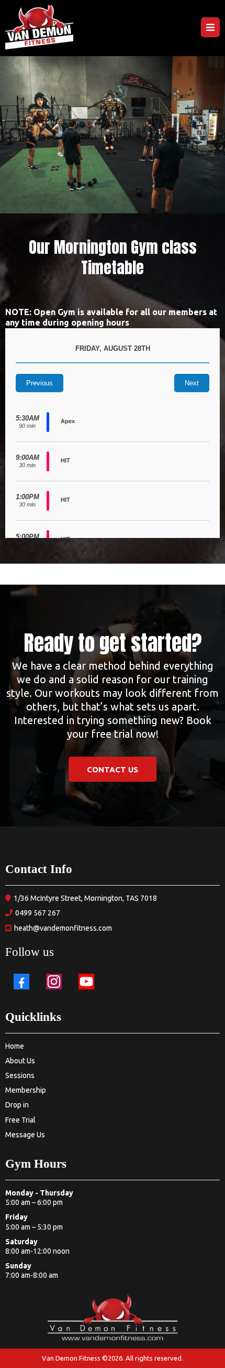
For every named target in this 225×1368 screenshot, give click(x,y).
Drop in (17, 1105)
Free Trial (20, 1120)
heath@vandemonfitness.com (63, 928)
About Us (20, 1061)
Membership (25, 1090)
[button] (210, 28)
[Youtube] (86, 981)
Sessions (20, 1075)
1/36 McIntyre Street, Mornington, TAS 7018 (85, 898)
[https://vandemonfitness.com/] (39, 28)
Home (14, 1046)
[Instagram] (54, 981)
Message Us (25, 1134)
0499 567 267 (37, 913)
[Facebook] (21, 981)
